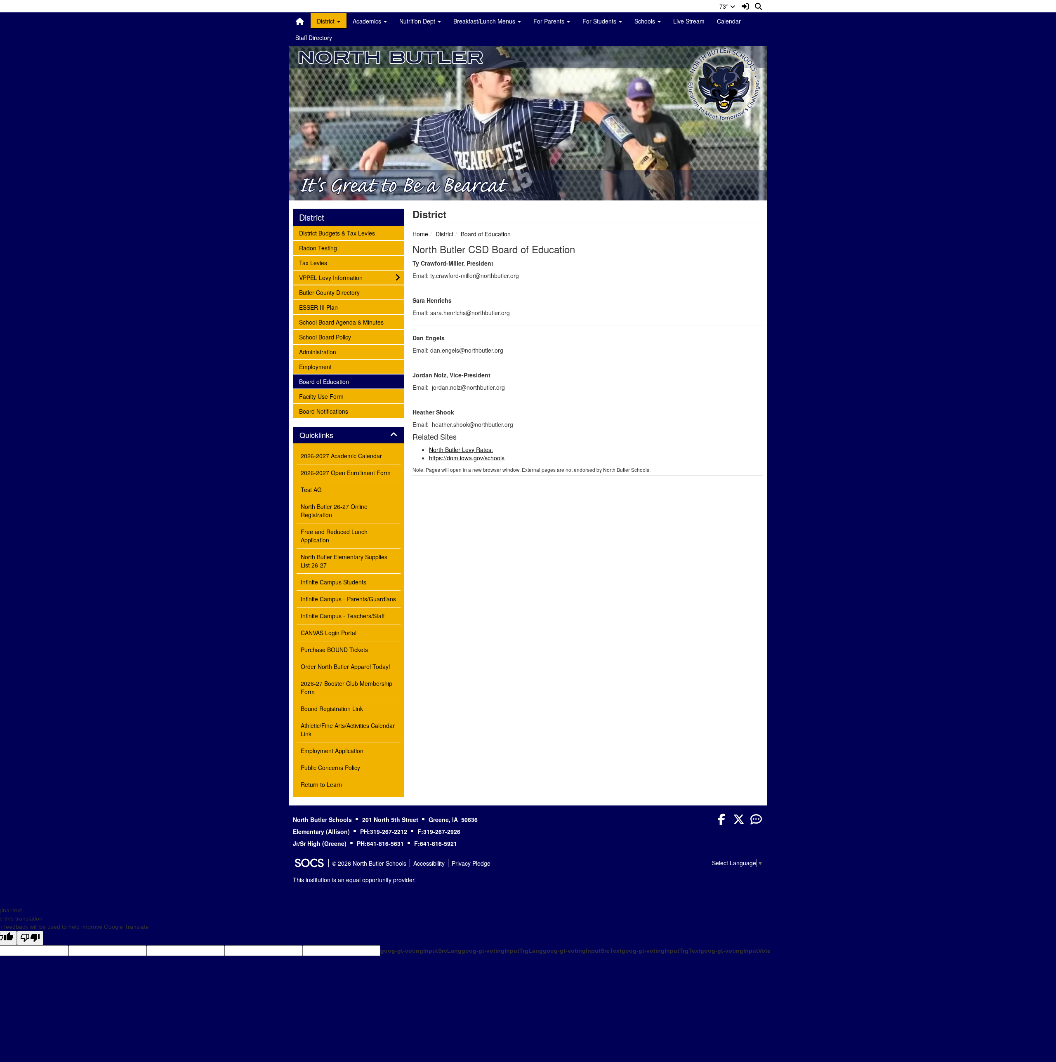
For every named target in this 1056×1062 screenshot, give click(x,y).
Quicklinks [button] (325, 435)
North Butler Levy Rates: (461, 449)
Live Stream (689, 21)
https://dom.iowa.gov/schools (466, 458)
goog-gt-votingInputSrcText (582, 950)
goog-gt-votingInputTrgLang (502, 950)
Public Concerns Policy (330, 767)
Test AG (311, 489)
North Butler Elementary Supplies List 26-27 (344, 561)
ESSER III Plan (318, 307)
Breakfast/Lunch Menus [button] (485, 21)
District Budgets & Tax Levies (337, 232)
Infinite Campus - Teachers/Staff (342, 616)
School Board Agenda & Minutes (341, 322)
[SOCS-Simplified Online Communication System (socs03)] (309, 863)
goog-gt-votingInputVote (735, 950)
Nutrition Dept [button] (418, 21)
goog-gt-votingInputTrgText (661, 950)
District (444, 234)
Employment (315, 366)
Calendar (729, 21)
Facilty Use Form (321, 396)
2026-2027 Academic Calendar (341, 456)
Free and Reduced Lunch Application (334, 535)
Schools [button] (645, 21)
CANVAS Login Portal (328, 633)
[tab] (348, 435)
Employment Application (332, 750)
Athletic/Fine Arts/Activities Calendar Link (348, 729)
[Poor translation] (30, 938)
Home (420, 234)
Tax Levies (313, 262)
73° (724, 6)
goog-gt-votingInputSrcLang (421, 950)
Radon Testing (318, 247)
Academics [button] (368, 21)
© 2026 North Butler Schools (369, 863)
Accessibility (429, 863)
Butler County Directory (329, 292)
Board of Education (486, 234)
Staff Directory (313, 37)
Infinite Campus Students (333, 582)
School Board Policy (325, 336)
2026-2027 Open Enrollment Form (346, 473)
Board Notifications (323, 411)
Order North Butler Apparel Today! (345, 666)
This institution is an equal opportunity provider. (354, 880)
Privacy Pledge (471, 863)
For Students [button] (600, 21)
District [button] (326, 21)
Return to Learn (321, 784)
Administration (317, 351)
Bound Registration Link (332, 708)
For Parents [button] (549, 21)
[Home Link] (300, 21)
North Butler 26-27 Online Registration (334, 510)
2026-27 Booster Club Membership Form (346, 687)
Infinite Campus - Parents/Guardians (348, 599)
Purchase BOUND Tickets (334, 649)
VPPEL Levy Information (331, 277)
